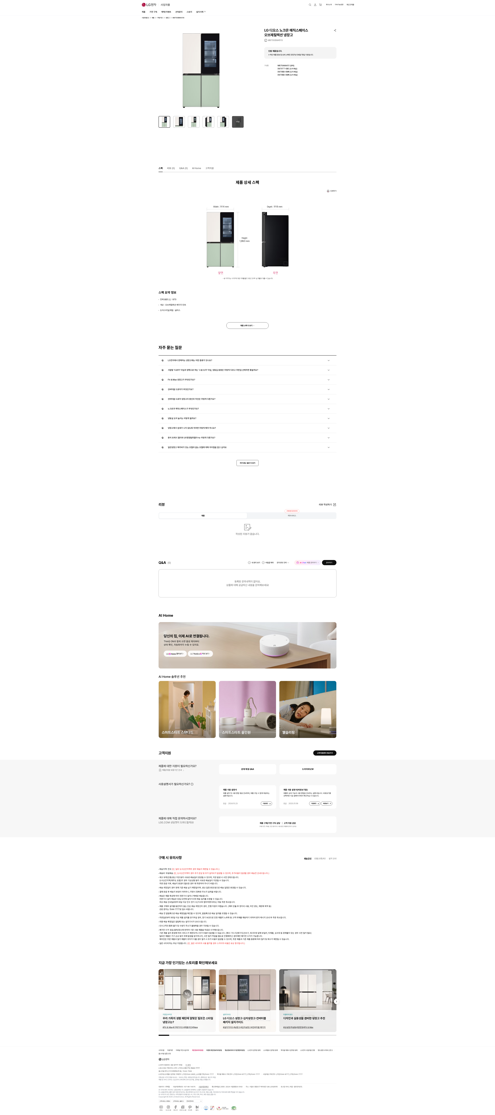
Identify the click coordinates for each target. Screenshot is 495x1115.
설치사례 (199, 12)
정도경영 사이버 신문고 (325, 1050)
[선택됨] (164, 122)
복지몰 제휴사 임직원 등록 (289, 1050)
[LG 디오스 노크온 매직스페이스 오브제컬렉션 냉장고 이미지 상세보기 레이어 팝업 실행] (201, 70)
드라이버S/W (308, 769)
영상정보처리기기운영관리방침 (235, 1050)
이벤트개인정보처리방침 (214, 1050)
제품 (143, 12)
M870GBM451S (275, 40)
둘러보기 (179, 654)
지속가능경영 (339, 5)
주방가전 (160, 18)
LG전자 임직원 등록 (254, 1050)
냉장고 (168, 18)
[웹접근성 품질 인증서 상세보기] (234, 1108)
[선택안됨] (179, 122)
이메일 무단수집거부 (182, 1050)
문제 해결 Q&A (247, 769)
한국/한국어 (190, 1101)
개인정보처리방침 (197, 1050)
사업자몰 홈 (145, 18)
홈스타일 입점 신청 (165, 1054)
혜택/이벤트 (166, 12)
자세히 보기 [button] (192, 784)
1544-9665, (191, 1074)
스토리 (189, 12)
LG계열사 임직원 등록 (270, 1050)
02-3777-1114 (176, 1065)
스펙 (161, 168)
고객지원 (209, 168)
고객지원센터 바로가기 (325, 753)
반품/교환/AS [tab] (320, 858)
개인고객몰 (350, 5)
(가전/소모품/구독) (189, 1068)
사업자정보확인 (204, 1087)
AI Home (196, 168)
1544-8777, (242, 1074)
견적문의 (179, 12)
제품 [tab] (203, 516)
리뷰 (171, 168)
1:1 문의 (188, 1065)
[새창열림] (206, 1108)
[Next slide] (336, 1001)
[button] (310, 4)
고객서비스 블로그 (178, 1101)
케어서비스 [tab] (292, 516)
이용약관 (170, 1050)
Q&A (183, 168)
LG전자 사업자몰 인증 (307, 1050)
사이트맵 (161, 1050)
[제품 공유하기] (335, 30)
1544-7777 (209, 1074)
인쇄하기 (333, 191)
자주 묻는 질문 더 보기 (247, 463)
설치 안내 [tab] (332, 858)
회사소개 (329, 5)
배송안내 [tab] (307, 858)
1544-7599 (187, 1071)
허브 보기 (205, 654)
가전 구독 (153, 12)
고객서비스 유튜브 (164, 1101)
